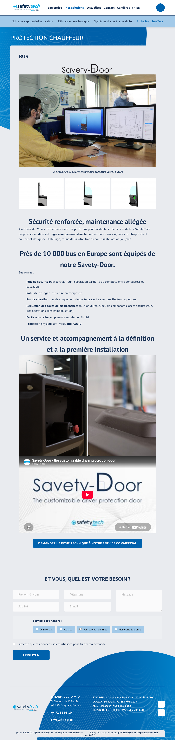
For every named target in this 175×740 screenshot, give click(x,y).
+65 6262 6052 (122, 705)
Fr (133, 7)
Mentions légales (44, 732)
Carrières (123, 7)
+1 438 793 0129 (127, 701)
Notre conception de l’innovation (32, 21)
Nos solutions (74, 7)
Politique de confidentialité (69, 732)
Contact (109, 7)
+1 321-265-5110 (142, 697)
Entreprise (55, 7)
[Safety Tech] (26, 7)
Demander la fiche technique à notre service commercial (87, 543)
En (138, 7)
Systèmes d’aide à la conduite (113, 21)
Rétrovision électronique (73, 21)
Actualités (94, 7)
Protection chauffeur (150, 21)
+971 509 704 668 (133, 710)
